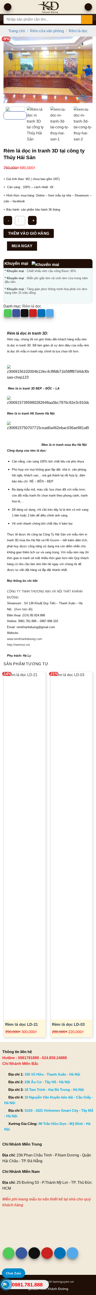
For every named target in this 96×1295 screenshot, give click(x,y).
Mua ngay (22, 246)
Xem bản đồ (23, 609)
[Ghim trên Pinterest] (33, 313)
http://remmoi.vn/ (18, 644)
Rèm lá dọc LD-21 (21, 1024)
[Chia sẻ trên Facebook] (16, 313)
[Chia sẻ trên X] (24, 313)
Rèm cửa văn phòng (47, 31)
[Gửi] (87, 19)
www (10, 639)
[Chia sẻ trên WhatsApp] (8, 313)
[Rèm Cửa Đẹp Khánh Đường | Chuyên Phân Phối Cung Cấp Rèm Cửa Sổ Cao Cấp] (48, 7)
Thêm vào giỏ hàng (28, 233)
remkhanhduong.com (28, 639)
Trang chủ (16, 31)
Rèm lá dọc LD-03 (68, 1024)
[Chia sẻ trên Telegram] (50, 313)
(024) (25, 615)
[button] (7, 7)
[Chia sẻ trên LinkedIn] (41, 313)
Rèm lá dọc (78, 31)
